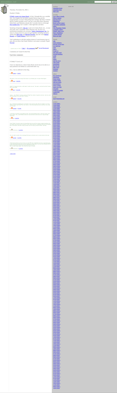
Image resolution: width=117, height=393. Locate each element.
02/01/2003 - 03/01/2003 (57, 370)
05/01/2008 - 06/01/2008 (57, 163)
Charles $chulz (57, 34)
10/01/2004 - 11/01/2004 (57, 305)
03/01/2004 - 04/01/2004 (57, 328)
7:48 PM (18, 73)
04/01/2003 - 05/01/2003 (57, 364)
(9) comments (31, 48)
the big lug (56, 66)
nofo (54, 47)
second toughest (57, 54)
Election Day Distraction (57, 20)
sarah (54, 56)
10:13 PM (18, 89)
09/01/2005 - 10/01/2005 (57, 268)
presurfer (55, 89)
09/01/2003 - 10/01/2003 (57, 347)
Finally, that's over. (58, 31)
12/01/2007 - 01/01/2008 (57, 180)
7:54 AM (19, 108)
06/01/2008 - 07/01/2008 (57, 160)
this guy (25, 28)
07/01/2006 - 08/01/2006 (57, 236)
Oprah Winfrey (21, 36)
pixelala (14, 73)
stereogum (56, 77)
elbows (55, 93)
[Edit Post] (37, 48)
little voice (56, 67)
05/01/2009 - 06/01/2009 (57, 124)
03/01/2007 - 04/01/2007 (57, 209)
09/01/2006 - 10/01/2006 (57, 229)
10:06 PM (18, 81)
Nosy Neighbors (58, 33)
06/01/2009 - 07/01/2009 (57, 120)
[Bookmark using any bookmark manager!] (44, 48)
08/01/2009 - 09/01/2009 (57, 114)
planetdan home (57, 8)
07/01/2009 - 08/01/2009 (57, 117)
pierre (54, 59)
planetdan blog (57, 10)
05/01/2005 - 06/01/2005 (57, 282)
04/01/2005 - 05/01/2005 (57, 285)
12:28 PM (19, 137)
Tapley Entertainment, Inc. (39, 31)
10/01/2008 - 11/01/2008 (57, 147)
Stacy (14, 89)
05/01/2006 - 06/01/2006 (57, 242)
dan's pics (56, 11)
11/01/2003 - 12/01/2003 (57, 341)
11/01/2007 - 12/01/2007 (57, 183)
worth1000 (56, 92)
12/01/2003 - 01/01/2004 (57, 338)
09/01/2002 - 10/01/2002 (57, 387)
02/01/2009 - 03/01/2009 (57, 134)
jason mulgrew (57, 42)
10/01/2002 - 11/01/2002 (57, 384)
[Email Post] (36, 48)
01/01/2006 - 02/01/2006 (57, 255)
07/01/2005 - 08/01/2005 (57, 275)
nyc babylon (56, 46)
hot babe (14, 137)
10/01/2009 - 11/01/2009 (57, 107)
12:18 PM (21, 130)
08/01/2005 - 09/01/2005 (57, 272)
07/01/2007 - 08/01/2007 (57, 196)
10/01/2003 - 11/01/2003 (57, 344)
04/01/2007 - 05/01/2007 (57, 206)
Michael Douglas (30, 34)
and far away (57, 61)
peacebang (56, 64)
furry (54, 57)
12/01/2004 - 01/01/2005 (57, 298)
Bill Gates (19, 34)
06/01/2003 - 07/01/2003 (57, 357)
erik (54, 41)
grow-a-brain (57, 85)
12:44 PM (21, 148)
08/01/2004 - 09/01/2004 (57, 311)
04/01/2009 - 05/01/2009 (57, 127)
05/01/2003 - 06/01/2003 (57, 361)
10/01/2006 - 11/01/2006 (57, 226)
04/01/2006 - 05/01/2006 (57, 245)
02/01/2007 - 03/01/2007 (57, 213)
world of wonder (58, 90)
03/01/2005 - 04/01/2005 (57, 288)
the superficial (57, 75)
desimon (55, 69)
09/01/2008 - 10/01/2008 (57, 150)
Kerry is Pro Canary (59, 23)
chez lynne (56, 62)
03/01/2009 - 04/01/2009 (57, 130)
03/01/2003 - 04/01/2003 (57, 367)
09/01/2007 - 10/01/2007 (57, 190)
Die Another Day (15, 24)
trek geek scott (57, 52)
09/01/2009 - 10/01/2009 (57, 111)
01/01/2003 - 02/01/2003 (57, 374)
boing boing (56, 79)
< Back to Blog (13, 153)
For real (12, 42)
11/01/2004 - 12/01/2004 (57, 301)
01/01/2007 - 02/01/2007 (57, 216)
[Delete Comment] (20, 81)
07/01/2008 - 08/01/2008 (57, 157)
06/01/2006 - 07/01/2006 (57, 239)
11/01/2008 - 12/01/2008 (57, 143)
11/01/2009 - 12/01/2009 (57, 104)
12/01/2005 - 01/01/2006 (57, 259)
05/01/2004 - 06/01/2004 (57, 321)
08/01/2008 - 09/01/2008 (57, 153)
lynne (14, 81)
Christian (14, 108)
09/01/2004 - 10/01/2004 (57, 308)
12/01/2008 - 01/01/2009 (57, 140)
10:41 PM (19, 98)
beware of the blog (58, 44)
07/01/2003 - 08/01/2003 (57, 354)
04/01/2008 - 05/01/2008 (57, 166)
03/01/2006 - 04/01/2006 (57, 249)
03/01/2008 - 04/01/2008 (57, 170)
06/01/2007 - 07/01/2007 (57, 199)
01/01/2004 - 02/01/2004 (57, 334)
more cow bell (57, 87)
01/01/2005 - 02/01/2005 (57, 295)
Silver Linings (57, 18)
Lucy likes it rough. (58, 16)
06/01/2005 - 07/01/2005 (57, 278)
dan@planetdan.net (58, 98)
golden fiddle (57, 80)
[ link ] (24, 48)
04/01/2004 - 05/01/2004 (57, 324)
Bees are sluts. (57, 36)
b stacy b (55, 51)
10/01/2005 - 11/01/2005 (57, 265)
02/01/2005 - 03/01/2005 (57, 291)
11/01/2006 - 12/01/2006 (57, 222)
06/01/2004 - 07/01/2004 (57, 318)
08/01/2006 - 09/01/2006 (57, 232)
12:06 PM (17, 118)
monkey (55, 70)
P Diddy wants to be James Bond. (19, 16)
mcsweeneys (57, 84)
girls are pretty (57, 82)
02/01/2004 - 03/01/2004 (57, 331)
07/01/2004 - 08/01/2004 (57, 315)
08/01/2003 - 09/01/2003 (57, 351)
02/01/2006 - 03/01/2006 (57, 252)
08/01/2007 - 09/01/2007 (57, 193)
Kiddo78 (14, 98)
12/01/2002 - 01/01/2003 (57, 377)
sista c (55, 49)
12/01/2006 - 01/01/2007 (57, 219)
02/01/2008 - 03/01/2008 (57, 173)
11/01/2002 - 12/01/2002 (57, 380)
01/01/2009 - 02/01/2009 (57, 137)
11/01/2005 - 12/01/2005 (57, 262)
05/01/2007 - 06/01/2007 (57, 203)
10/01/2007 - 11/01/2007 (57, 186)
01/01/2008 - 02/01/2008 (57, 176)
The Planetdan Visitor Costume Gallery (59, 28)
